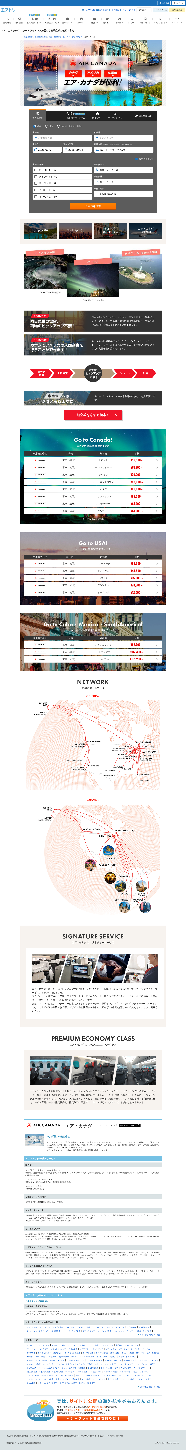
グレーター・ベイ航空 (77, 1345)
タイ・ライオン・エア (109, 1368)
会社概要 (16, 1436)
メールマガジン (110, 1436)
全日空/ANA (131, 1327)
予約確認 (115, 10)
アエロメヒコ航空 (59, 1345)
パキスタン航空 (33, 1375)
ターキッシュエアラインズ (37, 1331)
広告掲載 (23, 1436)
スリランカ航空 (127, 1364)
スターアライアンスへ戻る (150, 1335)
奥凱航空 (30, 1357)
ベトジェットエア (34, 1379)
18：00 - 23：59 (48, 196)
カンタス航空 (101, 1357)
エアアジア (84, 1349)
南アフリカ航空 (89, 1331)
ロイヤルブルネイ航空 (68, 1383)
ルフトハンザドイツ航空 (123, 1331)
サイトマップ (81, 1436)
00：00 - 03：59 (48, 170)
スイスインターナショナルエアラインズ (108, 1327)
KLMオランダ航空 (57, 1360)
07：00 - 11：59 (47, 183)
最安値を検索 (93, 206)
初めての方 (103, 10)
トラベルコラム (160, 10)
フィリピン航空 (109, 1375)
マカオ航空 (86, 1379)
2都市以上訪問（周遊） (72, 126)
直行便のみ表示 (108, 193)
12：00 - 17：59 (47, 190)
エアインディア (97, 1349)
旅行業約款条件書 (45, 1436)
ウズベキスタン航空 (58, 1349)
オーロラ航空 (41, 1357)
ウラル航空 (73, 1349)
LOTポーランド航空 (143, 1331)
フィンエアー (123, 1375)
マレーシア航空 (99, 1379)
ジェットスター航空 (94, 1360)
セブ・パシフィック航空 (145, 1364)
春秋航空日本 (129, 1360)
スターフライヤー (111, 1364)
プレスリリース (32, 1436)
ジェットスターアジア (75, 1360)
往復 (39, 126)
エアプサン (57, 1353)
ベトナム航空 (48, 1379)
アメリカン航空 (107, 1345)
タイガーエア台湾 (69, 1368)
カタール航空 (63, 1357)
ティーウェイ (70, 1372)
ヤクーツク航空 (128, 1379)
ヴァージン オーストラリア (37, 1349)
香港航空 (75, 1379)
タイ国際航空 (144, 1327)
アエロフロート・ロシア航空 (38, 1345)
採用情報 (119, 1436)
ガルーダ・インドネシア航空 (82, 1357)
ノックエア (144, 1372)
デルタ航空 (82, 1372)
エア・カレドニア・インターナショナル (134, 1349)
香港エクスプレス (63, 1379)
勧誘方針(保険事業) (59, 1436)
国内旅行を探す (146, 115)
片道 (51, 126)
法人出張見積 (177, 10)
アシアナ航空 (32, 1327)
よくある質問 (99, 1436)
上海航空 (108, 1360)
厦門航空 (119, 1345)
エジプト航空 (57, 1327)
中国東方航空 (45, 1372)
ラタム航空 (31, 1383)
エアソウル (31, 1353)
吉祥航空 (112, 1357)
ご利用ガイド (144, 10)
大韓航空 (81, 1368)
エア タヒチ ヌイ (44, 1353)
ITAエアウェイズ (131, 1345)
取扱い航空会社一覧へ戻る (150, 1387)
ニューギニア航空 (111, 1372)
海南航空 (52, 1357)
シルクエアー (142, 1360)
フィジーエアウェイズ (92, 1375)
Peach (78, 1375)
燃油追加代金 (71, 1436)
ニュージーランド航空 (71, 1331)
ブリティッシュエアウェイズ (142, 1375)
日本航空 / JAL (95, 1372)
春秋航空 (117, 1360)
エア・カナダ (45, 1327)
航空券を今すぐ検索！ (93, 415)
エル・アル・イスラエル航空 (147, 1353)
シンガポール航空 (84, 1327)
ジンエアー (154, 1360)
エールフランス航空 (72, 1353)
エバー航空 (69, 1327)
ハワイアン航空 (47, 1375)
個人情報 (10, 1436)
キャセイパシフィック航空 (37, 1360)
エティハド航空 (102, 1353)
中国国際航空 (55, 1331)
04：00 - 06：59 (48, 176)
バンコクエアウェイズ (64, 1375)
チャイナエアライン (141, 1368)
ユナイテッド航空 (104, 1331)
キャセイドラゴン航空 (127, 1357)
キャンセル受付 (129, 10)
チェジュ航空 (126, 1368)
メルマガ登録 (90, 10)
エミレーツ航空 (127, 1353)
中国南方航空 (57, 1372)
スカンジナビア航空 (85, 1364)
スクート (98, 1364)
